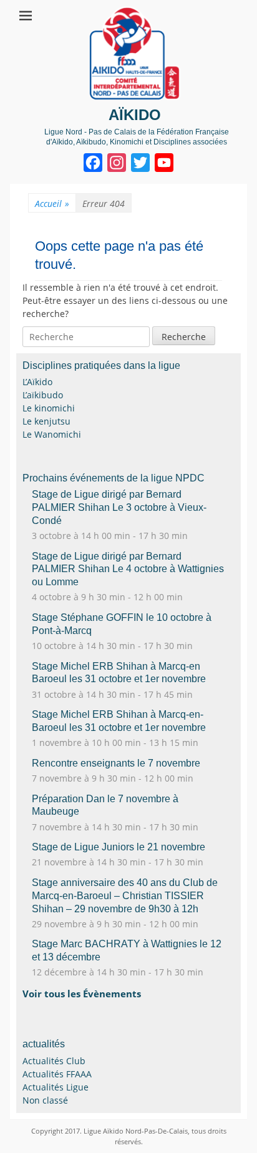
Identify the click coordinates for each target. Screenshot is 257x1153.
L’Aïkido (37, 382)
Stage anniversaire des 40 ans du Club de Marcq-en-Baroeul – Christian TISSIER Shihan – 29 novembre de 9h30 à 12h (125, 895)
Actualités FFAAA (57, 1074)
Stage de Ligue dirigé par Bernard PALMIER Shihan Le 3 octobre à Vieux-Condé (119, 507)
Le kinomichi (48, 408)
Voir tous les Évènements (81, 993)
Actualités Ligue (55, 1087)
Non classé (45, 1100)
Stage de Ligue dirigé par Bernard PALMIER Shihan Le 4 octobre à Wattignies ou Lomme (128, 569)
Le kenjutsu (46, 421)
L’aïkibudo (42, 395)
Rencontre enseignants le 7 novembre (116, 763)
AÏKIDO (135, 114)
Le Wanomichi (51, 434)
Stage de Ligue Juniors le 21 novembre (118, 847)
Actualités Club (53, 1061)
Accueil (52, 203)
